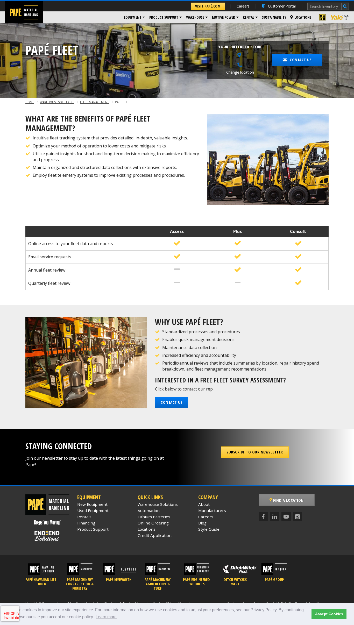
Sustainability (274, 17)
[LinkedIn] (274, 516)
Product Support (163, 17)
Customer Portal (282, 6)
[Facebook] (263, 516)
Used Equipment (93, 510)
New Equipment (92, 504)
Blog (202, 522)
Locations (302, 17)
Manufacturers (212, 510)
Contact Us (171, 402)
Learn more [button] (106, 617)
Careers (243, 6)
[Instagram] (297, 516)
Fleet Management (94, 102)
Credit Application (155, 535)
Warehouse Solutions (57, 102)
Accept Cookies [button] (329, 614)
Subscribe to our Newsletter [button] (254, 451)
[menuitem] (134, 17)
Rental (248, 17)
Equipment (132, 17)
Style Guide (209, 529)
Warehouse (195, 17)
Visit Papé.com (208, 6)
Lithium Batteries (154, 516)
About (204, 504)
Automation (149, 510)
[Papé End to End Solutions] (47, 535)
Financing (86, 522)
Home (29, 102)
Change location (240, 72)
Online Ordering (153, 522)
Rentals (84, 516)
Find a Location (288, 500)
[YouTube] (286, 516)
